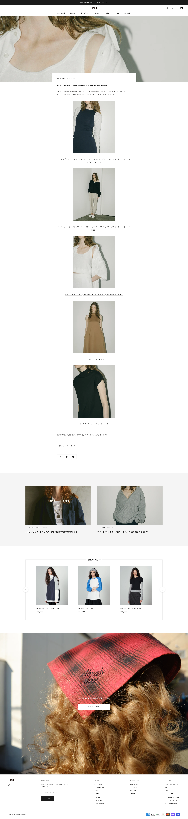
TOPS (96, 790)
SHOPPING (61, 13)
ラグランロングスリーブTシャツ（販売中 (107, 159)
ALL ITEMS (98, 784)
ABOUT (107, 13)
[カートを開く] (181, 8)
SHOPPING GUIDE (171, 784)
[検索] (176, 8)
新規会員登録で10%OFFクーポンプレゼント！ (94, 2)
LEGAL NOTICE (170, 794)
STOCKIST (97, 13)
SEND (48, 799)
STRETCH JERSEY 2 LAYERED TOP (131, 608)
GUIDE (116, 13)
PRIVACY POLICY (171, 800)
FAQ (166, 787)
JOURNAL (73, 13)
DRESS (97, 797)
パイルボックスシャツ (73, 294)
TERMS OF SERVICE (172, 797)
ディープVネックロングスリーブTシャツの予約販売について (122, 532)
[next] (162, 589)
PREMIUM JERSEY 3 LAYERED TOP (47, 608)
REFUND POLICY (171, 804)
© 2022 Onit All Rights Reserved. (17, 814)
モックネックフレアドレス (94, 359)
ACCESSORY (99, 804)
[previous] (25, 589)
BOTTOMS (98, 800)
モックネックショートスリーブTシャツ (93, 424)
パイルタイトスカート (114, 294)
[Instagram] (9, 785)
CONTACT (127, 13)
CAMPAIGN (85, 13)
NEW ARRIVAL (100, 787)
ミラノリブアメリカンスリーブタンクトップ (74, 159)
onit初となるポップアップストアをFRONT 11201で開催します (51, 532)
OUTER (97, 794)
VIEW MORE (93, 707)
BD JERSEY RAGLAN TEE (86, 608)
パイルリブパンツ (87, 227)
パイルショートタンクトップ (68, 227)
